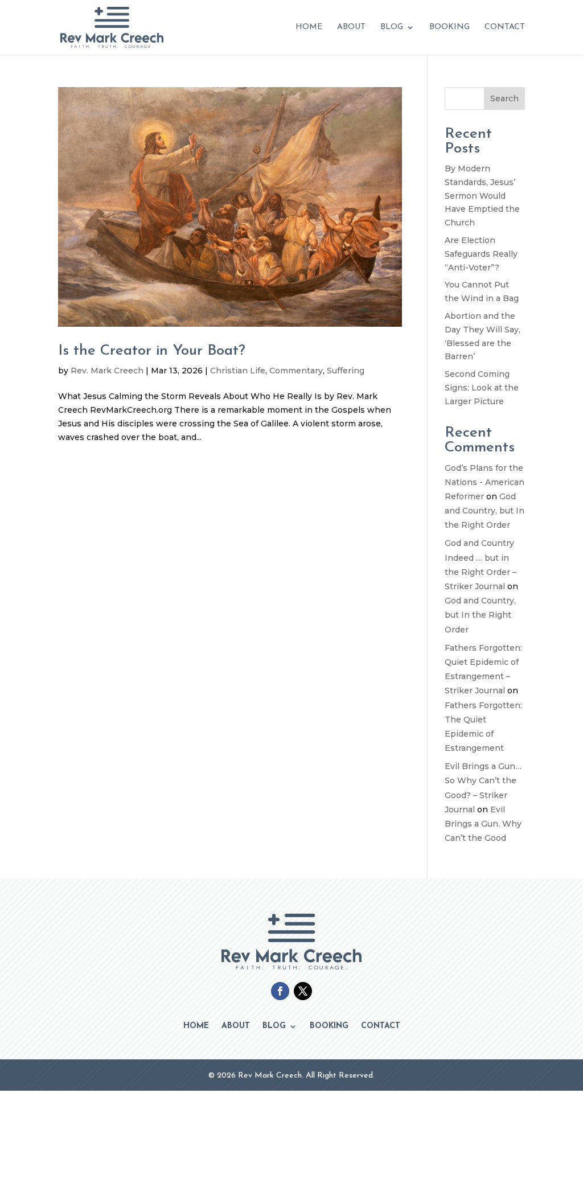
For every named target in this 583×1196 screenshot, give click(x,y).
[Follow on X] (303, 991)
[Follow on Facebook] (280, 991)
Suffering (345, 370)
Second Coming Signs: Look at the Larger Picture (482, 387)
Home (308, 27)
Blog (391, 27)
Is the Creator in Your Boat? (151, 351)
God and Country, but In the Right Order (484, 510)
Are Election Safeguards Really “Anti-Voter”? (481, 254)
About (351, 27)
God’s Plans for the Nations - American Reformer (484, 482)
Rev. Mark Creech (107, 370)
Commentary (296, 370)
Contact (505, 27)
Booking (449, 27)
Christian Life (237, 370)
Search (504, 98)
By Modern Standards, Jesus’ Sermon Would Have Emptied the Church (482, 195)
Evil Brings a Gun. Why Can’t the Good (483, 823)
